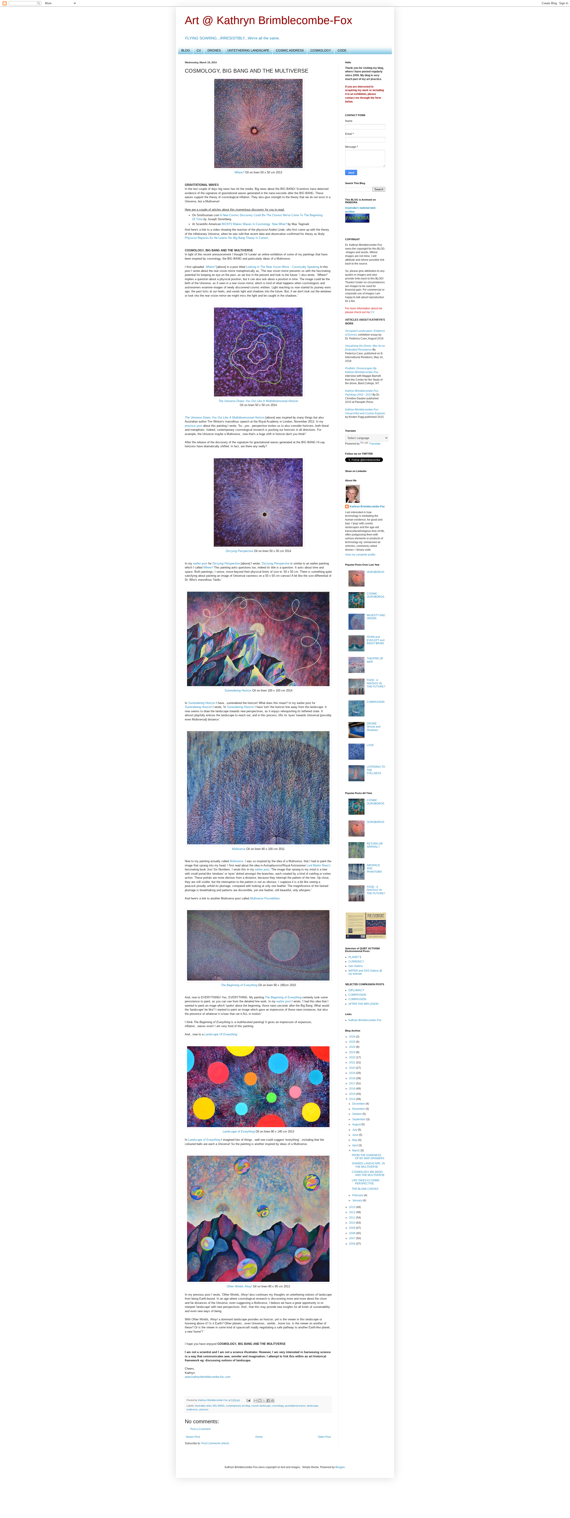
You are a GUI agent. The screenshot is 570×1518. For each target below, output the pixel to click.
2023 (352, 1052)
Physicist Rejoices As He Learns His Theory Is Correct (226, 238)
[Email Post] (248, 1400)
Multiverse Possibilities (265, 898)
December (359, 1103)
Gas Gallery (355, 966)
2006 (352, 1243)
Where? (239, 172)
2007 (352, 1238)
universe (203, 1409)
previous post (193, 425)
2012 (352, 1212)
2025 (352, 1041)
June (355, 1134)
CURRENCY (356, 961)
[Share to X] (264, 1400)
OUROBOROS (375, 572)
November (359, 1108)
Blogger (340, 1467)
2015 (352, 1093)
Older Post (324, 1436)
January (357, 1200)
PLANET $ (354, 957)
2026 (352, 1036)
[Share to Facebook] (268, 1400)
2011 (352, 1217)
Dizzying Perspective (239, 551)
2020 (352, 1067)
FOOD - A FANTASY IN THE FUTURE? (376, 683)
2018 (352, 1078)
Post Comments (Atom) (215, 1443)
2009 (352, 1227)
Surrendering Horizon (237, 690)
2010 (352, 1222)
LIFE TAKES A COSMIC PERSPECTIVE (366, 1182)
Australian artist (203, 1405)
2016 (352, 1088)
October (357, 1114)
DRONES (214, 50)
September (359, 1119)
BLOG (185, 50)
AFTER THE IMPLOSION (363, 1003)
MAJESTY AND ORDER (376, 617)
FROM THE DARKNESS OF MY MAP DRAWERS (368, 1157)
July (355, 1129)
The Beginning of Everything (239, 985)
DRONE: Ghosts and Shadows (374, 727)
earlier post (200, 563)
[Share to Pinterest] (272, 1400)
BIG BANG (219, 1405)
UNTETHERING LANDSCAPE (248, 50)
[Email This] (255, 1400)
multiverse (192, 1409)
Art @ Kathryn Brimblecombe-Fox (268, 20)
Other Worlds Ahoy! (239, 1286)
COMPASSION (376, 702)
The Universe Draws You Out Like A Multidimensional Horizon (258, 401)
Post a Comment (200, 1429)
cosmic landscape (261, 1405)
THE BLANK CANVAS (365, 1188)
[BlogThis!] (260, 1400)
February (358, 1195)
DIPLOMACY (356, 990)
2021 (352, 1062)
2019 (352, 1073)
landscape (312, 1405)
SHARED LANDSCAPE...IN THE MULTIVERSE (368, 1165)
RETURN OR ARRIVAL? (375, 845)
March (356, 1150)
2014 (352, 1099)
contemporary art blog (238, 1405)
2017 (352, 1083)
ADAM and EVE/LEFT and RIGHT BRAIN (376, 640)
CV (199, 50)
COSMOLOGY (320, 50)
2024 (352, 1046)
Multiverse (238, 849)
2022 (352, 1057)
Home (259, 1436)
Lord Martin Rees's (319, 865)
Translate (375, 443)
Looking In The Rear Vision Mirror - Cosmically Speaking (282, 267)
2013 (352, 1207)
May (355, 1140)
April (355, 1145)
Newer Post (193, 1436)
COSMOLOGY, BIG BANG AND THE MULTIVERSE (368, 1173)
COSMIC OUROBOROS (375, 595)
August (356, 1124)
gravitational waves (295, 1405)
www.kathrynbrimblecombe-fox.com (207, 1377)
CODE (342, 50)
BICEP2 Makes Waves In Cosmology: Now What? (254, 224)
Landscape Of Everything (220, 1034)
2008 (352, 1233)
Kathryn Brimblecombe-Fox (213, 1400)
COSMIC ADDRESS (290, 50)
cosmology (278, 1405)
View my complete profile (360, 554)
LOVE (370, 745)
